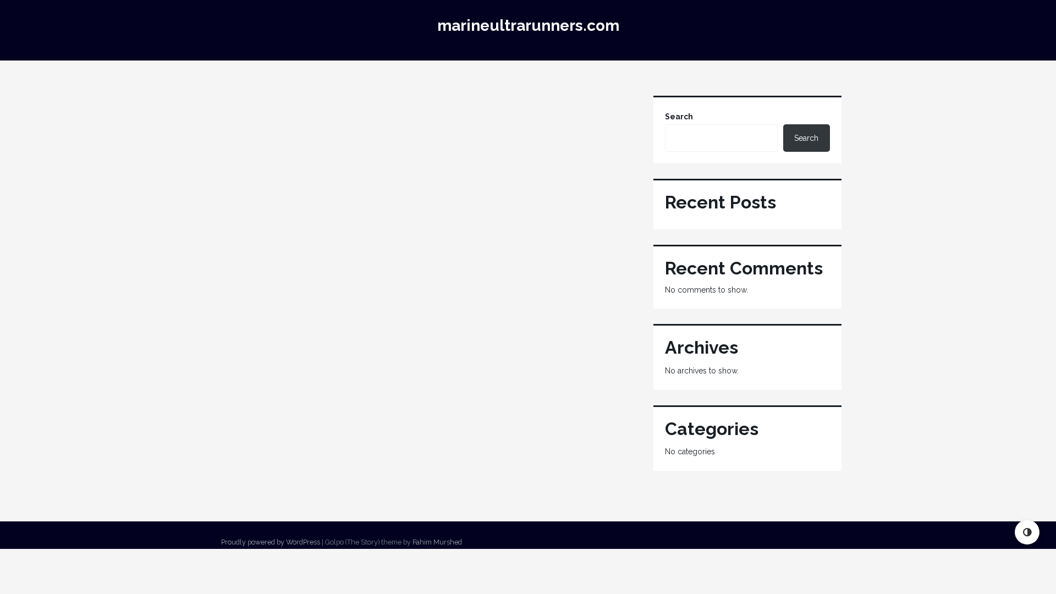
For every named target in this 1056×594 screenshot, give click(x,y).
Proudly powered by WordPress (270, 542)
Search (679, 116)
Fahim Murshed (437, 542)
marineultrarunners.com (528, 25)
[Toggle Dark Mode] (1027, 532)
